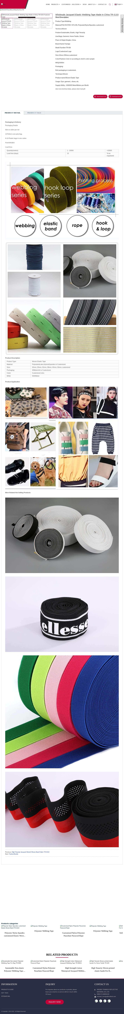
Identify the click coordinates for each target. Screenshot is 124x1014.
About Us (91, 4)
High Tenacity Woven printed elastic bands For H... (103, 969)
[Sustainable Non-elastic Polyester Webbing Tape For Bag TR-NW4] (14, 962)
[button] (53, 23)
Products (54, 4)
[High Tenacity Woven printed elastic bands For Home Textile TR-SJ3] (103, 962)
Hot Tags (4, 993)
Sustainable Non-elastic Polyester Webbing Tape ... (14, 969)
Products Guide (7, 989)
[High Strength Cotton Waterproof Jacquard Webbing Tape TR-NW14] (73, 962)
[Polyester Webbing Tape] (44, 926)
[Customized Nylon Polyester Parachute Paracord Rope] (73, 927)
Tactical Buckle (13, 854)
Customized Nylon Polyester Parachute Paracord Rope (73, 934)
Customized (66, 4)
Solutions (75, 4)
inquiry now (55, 1002)
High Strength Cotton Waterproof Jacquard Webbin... (73, 969)
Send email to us (101, 96)
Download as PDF (117, 96)
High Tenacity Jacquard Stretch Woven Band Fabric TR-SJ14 (30, 852)
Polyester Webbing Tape (44, 931)
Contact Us (102, 4)
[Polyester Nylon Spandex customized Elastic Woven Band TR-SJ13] (14, 927)
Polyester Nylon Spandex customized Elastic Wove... (14, 934)
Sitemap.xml (5, 996)
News (85, 4)
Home (48, 4)
